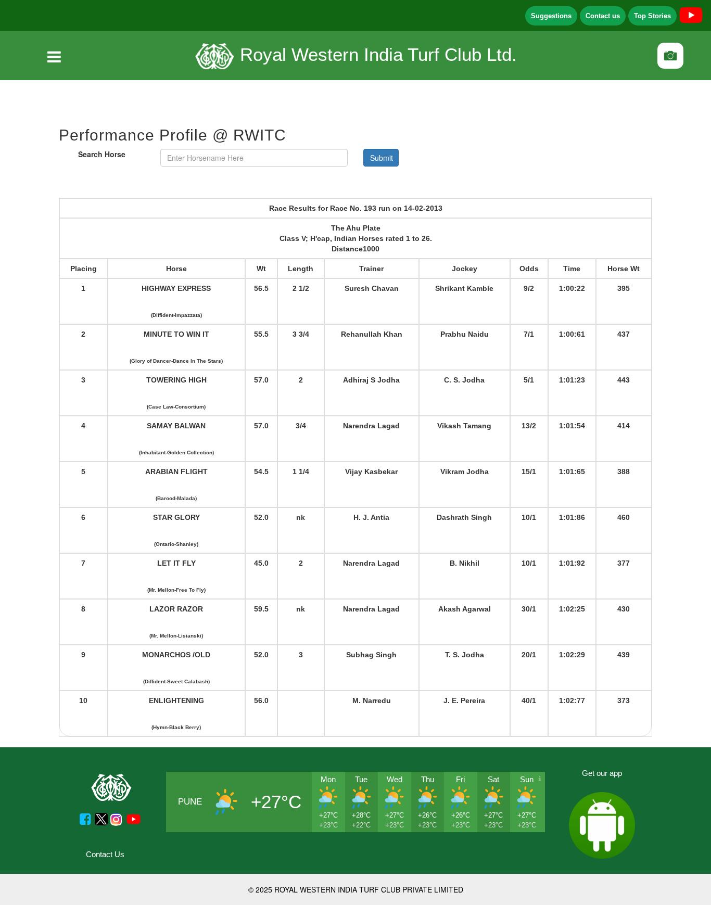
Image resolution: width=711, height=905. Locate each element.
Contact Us (105, 854)
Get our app (602, 773)
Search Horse (101, 154)
